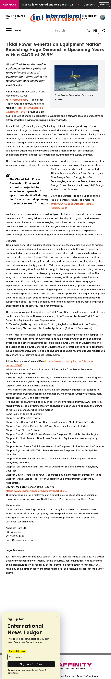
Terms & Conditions (87, 676)
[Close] (56, 616)
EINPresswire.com (17, 99)
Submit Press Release (62, 676)
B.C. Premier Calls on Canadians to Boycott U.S (42, 4)
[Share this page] (103, 30)
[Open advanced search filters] (95, 30)
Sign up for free (31, 664)
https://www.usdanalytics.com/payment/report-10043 (36, 490)
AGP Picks (9, 4)
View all (104, 4)
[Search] (88, 30)
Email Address (17, 651)
